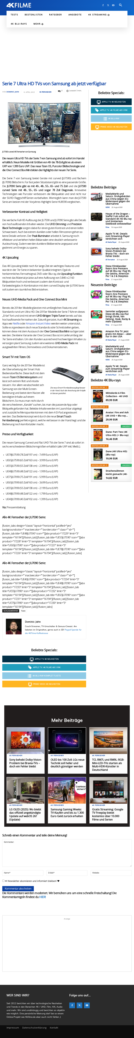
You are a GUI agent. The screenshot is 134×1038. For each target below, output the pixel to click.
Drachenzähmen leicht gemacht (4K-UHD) (116, 472)
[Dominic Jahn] (14, 627)
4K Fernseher (45, 92)
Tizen (23, 611)
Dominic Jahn (13, 92)
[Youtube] (113, 5)
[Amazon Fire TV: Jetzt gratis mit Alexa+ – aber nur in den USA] (96, 334)
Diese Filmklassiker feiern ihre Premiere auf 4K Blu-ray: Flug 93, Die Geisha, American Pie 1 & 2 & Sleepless (118, 271)
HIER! (42, 897)
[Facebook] (103, 5)
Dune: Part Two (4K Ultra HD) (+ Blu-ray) (117, 433)
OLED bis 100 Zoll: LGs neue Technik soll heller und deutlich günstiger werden (67, 763)
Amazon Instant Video (38, 323)
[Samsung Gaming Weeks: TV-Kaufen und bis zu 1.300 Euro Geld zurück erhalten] (67, 790)
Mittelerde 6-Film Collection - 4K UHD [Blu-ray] (117, 394)
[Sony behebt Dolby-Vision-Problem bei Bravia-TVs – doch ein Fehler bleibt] (96, 252)
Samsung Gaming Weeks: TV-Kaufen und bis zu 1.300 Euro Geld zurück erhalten (67, 813)
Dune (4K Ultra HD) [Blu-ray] (116, 453)
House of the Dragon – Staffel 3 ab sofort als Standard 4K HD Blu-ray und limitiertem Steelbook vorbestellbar (119, 219)
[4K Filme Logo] (19, 5)
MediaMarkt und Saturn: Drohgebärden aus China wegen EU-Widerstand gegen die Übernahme (118, 199)
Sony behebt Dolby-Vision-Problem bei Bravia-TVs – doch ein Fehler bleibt (117, 252)
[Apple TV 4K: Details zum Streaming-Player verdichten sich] (96, 237)
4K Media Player (111, 242)
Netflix (16, 323)
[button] (120, 5)
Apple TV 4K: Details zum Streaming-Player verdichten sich (118, 236)
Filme (107, 227)
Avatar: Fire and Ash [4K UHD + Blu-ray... (117, 414)
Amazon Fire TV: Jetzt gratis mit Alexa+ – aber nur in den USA (118, 334)
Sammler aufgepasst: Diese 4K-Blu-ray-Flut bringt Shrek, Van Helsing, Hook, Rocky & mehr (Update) (118, 316)
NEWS (108, 207)
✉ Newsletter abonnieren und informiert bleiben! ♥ (31, 881)
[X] (108, 5)
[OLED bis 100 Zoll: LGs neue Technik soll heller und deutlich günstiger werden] (67, 741)
